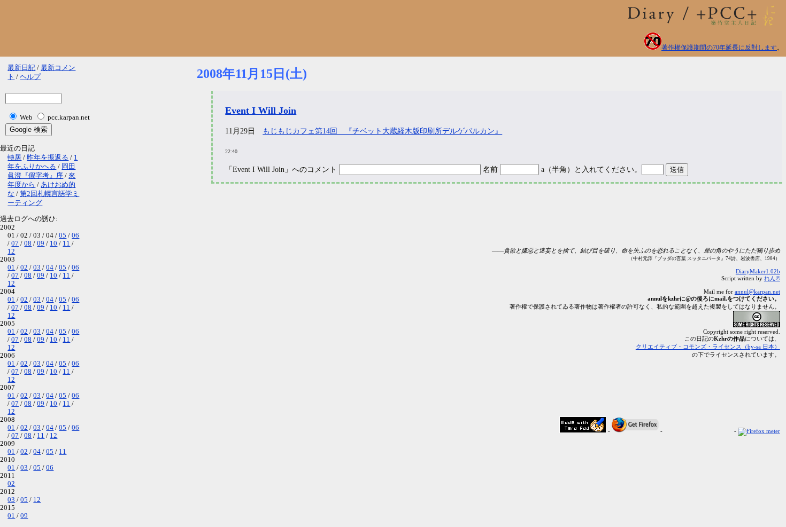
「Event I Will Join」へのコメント (281, 170)
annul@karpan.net (757, 291)
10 (53, 243)
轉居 (14, 157)
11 (66, 243)
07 (15, 243)
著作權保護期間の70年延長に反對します (719, 47)
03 (37, 267)
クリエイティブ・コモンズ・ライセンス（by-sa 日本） (708, 346)
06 (75, 235)
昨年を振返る (47, 157)
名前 (491, 170)
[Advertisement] (391, 220)
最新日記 (21, 68)
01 (11, 267)
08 (28, 243)
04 (49, 267)
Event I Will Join (260, 110)
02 (24, 267)
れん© (772, 278)
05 (62, 235)
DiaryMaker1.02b (758, 271)
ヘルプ (30, 77)
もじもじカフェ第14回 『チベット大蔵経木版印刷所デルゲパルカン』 (382, 131)
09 (40, 243)
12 (11, 251)
